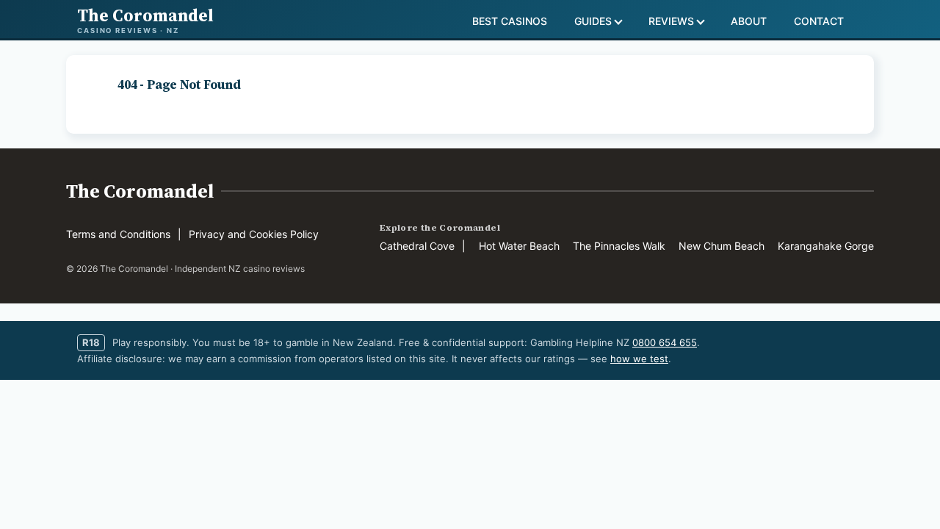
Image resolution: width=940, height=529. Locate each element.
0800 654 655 (664, 342)
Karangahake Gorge (826, 246)
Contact (819, 21)
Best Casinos (509, 21)
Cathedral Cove (417, 246)
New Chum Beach (721, 246)
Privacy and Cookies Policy (254, 234)
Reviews (671, 21)
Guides (593, 21)
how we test (639, 358)
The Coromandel (140, 191)
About (749, 21)
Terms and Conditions (118, 234)
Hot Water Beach (519, 246)
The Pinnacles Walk (619, 246)
